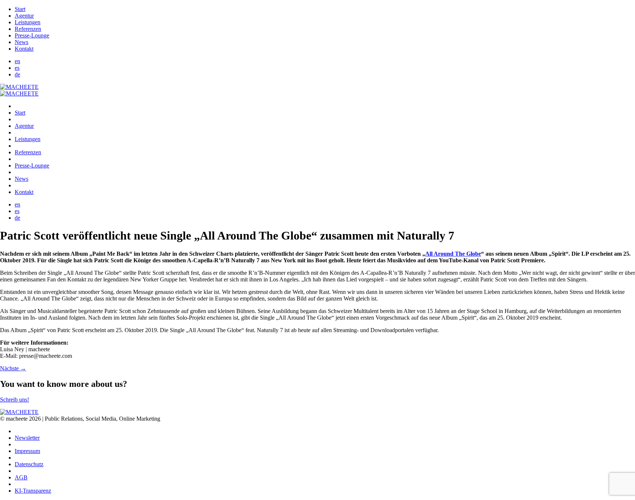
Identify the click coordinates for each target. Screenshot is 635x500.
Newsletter (27, 438)
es (17, 68)
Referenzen (28, 29)
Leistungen (27, 22)
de (17, 74)
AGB (21, 477)
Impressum (27, 451)
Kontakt (24, 49)
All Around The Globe (453, 254)
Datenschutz (29, 464)
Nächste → (13, 368)
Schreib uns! (14, 399)
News (21, 42)
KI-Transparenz (33, 491)
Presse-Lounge (32, 35)
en (17, 61)
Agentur (24, 15)
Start (20, 9)
